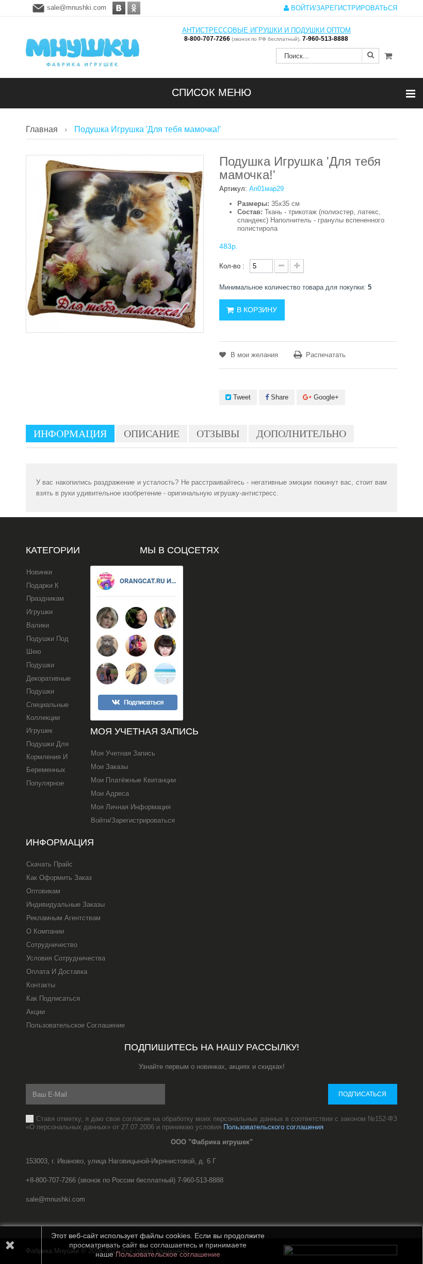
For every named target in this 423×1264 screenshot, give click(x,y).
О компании (45, 931)
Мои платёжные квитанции (133, 780)
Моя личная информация (131, 807)
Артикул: (233, 189)
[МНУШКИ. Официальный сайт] (82, 47)
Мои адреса (110, 793)
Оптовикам (43, 891)
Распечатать (326, 355)
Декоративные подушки (48, 685)
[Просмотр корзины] (388, 56)
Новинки (39, 572)
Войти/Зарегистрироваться (133, 820)
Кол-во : (232, 266)
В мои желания (253, 355)
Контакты (40, 985)
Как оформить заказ (59, 878)
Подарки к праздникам (45, 592)
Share (278, 397)
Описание (152, 433)
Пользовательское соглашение (75, 1025)
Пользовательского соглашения (273, 1127)
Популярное (45, 783)
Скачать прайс (49, 864)
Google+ (325, 397)
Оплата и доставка (56, 971)
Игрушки (39, 612)
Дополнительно (301, 433)
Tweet (241, 397)
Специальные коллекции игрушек (47, 717)
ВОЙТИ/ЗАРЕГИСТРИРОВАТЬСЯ (343, 8)
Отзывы (218, 433)
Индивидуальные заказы (65, 904)
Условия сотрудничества (65, 958)
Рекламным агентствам (63, 918)
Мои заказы (109, 767)
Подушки (40, 665)
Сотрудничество (51, 945)
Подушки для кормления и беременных (47, 757)
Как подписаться (53, 998)
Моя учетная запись (144, 731)
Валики (37, 625)
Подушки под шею (47, 645)
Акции (35, 1012)
